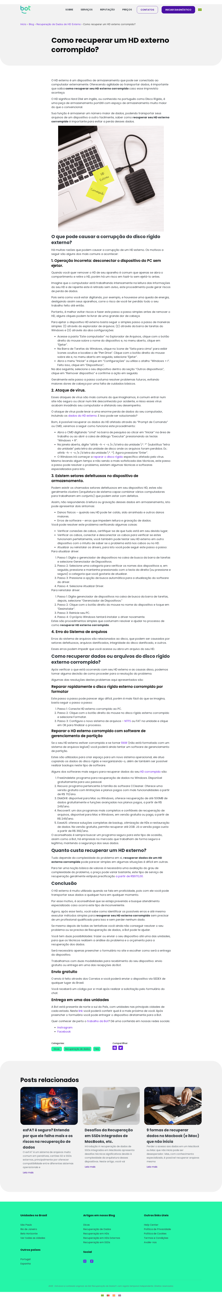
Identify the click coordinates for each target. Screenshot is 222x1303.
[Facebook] (91, 1261)
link (81, 1011)
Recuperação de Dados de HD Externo (58, 24)
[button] (115, 1048)
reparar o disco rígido (108, 457)
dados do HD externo (82, 416)
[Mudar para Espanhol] (114, 1295)
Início (23, 24)
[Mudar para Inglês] (119, 1295)
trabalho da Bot (97, 1021)
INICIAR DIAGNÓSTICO (178, 9)
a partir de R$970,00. (129, 876)
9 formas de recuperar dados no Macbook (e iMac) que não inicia (173, 1136)
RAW (124, 743)
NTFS (127, 721)
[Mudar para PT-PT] (108, 1295)
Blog (31, 24)
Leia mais (28, 1172)
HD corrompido (150, 772)
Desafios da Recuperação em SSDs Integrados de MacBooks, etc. (109, 1136)
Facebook (64, 1031)
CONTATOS (147, 9)
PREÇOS (127, 9)
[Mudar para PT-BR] (102, 1295)
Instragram (64, 1027)
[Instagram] (84, 1261)
